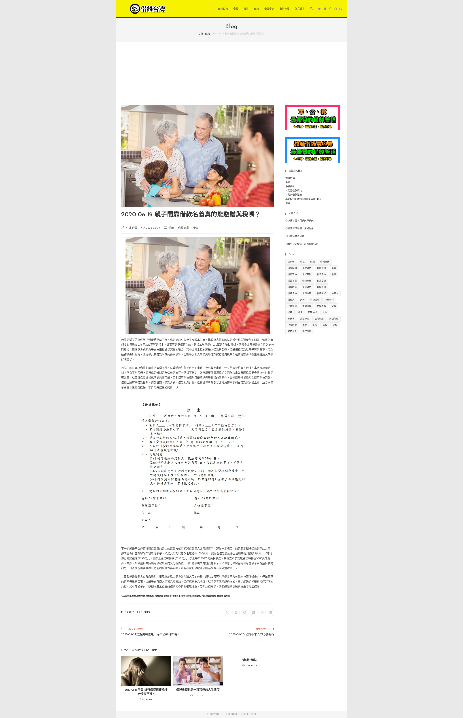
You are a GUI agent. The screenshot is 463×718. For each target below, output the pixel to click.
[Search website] (311, 8)
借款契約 (150, 596)
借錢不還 (292, 280)
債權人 (291, 299)
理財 (304, 325)
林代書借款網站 (293, 190)
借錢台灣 (290, 177)
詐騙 (325, 325)
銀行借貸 (306, 331)
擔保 (300, 312)
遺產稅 (227, 596)
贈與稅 (220, 596)
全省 (196, 227)
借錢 (287, 181)
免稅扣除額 (186, 596)
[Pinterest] (330, 8)
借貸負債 (321, 274)
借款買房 (168, 596)
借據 (129, 596)
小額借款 (290, 186)
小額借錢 (292, 306)
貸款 (335, 325)
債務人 (335, 293)
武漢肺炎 (304, 318)
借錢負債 (292, 293)
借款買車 (176, 596)
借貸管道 (306, 274)
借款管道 (321, 268)
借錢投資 (321, 280)
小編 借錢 (131, 227)
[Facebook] (325, 8)
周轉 (302, 299)
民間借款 (319, 318)
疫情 (315, 325)
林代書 (291, 318)
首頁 (200, 33)
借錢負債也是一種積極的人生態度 (198, 690)
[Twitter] (319, 8)
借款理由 (306, 268)
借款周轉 (141, 596)
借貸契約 (292, 274)
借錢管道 (321, 287)
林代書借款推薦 (293, 194)
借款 (207, 33)
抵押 (290, 312)
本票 (203, 596)
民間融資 (292, 325)
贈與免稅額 (211, 596)
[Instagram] (335, 8)
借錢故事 (292, 287)
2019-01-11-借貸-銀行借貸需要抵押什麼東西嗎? (145, 692)
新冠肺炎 (312, 312)
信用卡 (291, 261)
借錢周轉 (306, 280)
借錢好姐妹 (249, 660)
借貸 (334, 268)
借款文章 (183, 227)
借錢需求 (321, 293)
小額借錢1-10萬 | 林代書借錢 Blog (303, 198)
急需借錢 (306, 306)
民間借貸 (333, 318)
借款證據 (159, 596)
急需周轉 (321, 306)
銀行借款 (292, 331)
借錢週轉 (306, 293)
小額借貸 (329, 299)
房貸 (334, 306)
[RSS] (340, 8)
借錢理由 (306, 287)
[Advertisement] (231, 77)
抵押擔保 (196, 596)
